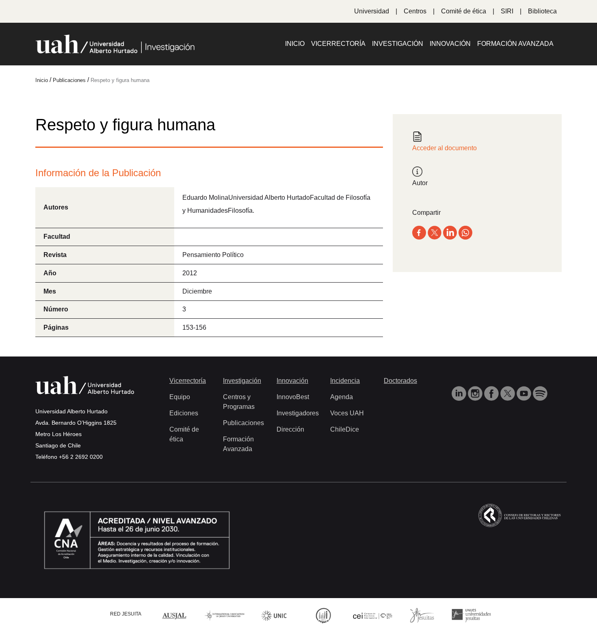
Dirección (290, 429)
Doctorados (400, 380)
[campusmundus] (373, 615)
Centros (415, 11)
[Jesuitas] (422, 614)
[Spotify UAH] (540, 392)
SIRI (507, 11)
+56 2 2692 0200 (81, 457)
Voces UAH (347, 413)
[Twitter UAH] (508, 392)
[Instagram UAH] (476, 392)
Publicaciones (243, 422)
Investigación (397, 43)
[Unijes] (471, 614)
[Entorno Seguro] (323, 614)
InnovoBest (293, 396)
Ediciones (183, 413)
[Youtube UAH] (525, 392)
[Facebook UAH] (492, 392)
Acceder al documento (444, 148)
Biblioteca (542, 11)
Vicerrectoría (338, 43)
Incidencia (345, 380)
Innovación (450, 43)
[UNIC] (274, 614)
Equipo (179, 396)
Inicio (295, 43)
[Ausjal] (175, 614)
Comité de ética (463, 11)
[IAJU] (224, 614)
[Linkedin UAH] (460, 392)
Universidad (371, 11)
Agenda (341, 396)
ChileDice (344, 429)
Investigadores (298, 413)
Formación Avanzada (515, 43)
